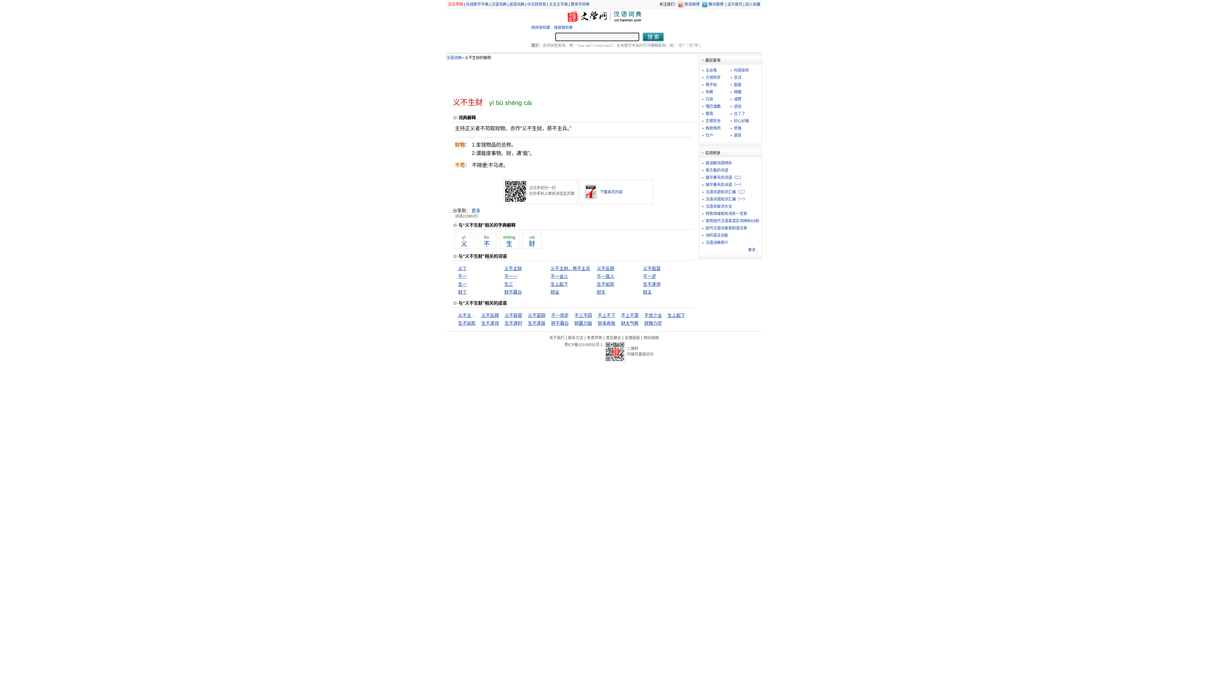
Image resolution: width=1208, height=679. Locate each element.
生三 (508, 284)
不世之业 (653, 315)
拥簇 (737, 92)
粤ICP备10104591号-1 (583, 345)
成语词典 (516, 4)
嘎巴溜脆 (713, 106)
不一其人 (605, 276)
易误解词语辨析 (719, 163)
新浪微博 (692, 4)
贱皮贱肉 (713, 128)
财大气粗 (630, 323)
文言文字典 (558, 4)
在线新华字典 (477, 4)
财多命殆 (606, 323)
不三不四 (583, 315)
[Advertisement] (562, 76)
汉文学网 (455, 4)
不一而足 (560, 315)
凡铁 (709, 99)
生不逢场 (652, 284)
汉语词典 (498, 4)
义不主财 (513, 268)
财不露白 (513, 292)
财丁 (462, 292)
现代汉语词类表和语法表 (726, 228)
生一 (462, 284)
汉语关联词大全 (719, 206)
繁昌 (709, 114)
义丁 (462, 268)
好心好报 (741, 121)
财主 (647, 292)
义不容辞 (536, 315)
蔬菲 (737, 135)
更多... (753, 250)
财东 (601, 292)
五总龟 (711, 70)
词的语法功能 (717, 235)
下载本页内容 (611, 192)
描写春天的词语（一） (724, 185)
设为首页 (734, 4)
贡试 (737, 77)
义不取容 (652, 268)
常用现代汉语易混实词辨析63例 (732, 221)
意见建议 (613, 338)
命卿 (709, 92)
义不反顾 (605, 268)
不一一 (510, 276)
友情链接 (632, 338)
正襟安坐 (713, 121)
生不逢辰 (536, 323)
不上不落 (630, 315)
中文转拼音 (536, 4)
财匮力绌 (583, 323)
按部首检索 (563, 27)
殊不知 (711, 85)
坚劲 (737, 106)
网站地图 (651, 338)
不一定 (649, 276)
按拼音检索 (540, 27)
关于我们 (556, 338)
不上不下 (606, 315)
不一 (462, 276)
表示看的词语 (717, 170)
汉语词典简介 (717, 242)
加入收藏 (752, 4)
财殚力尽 (653, 323)
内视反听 (741, 70)
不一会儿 (559, 276)
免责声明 (594, 338)
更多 (476, 210)
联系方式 (575, 338)
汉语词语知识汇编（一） (726, 199)
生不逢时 (513, 323)
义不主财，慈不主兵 (570, 268)
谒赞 (737, 99)
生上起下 (559, 284)
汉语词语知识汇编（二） (726, 192)
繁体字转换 (580, 4)
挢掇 (737, 128)
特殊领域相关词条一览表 (726, 214)
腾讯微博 (716, 4)
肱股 (737, 85)
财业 (555, 292)
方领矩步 (713, 77)
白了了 (739, 114)
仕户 (709, 135)
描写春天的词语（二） (724, 177)
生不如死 (605, 284)
